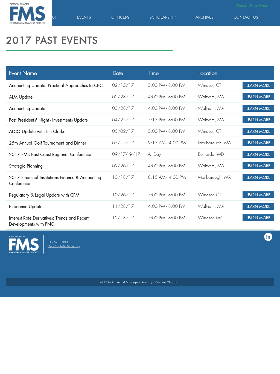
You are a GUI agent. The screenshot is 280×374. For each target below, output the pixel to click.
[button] (56, 17)
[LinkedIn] (268, 237)
